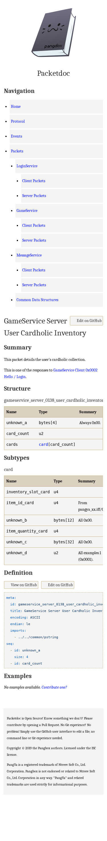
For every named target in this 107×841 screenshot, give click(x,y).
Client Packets (33, 180)
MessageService (29, 255)
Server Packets (34, 195)
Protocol (18, 121)
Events (16, 136)
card (43, 444)
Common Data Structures (37, 299)
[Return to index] (53, 33)
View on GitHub (23, 584)
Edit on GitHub (89, 320)
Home (16, 106)
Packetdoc (53, 73)
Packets (17, 151)
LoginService (27, 166)
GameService (27, 210)
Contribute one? (54, 687)
